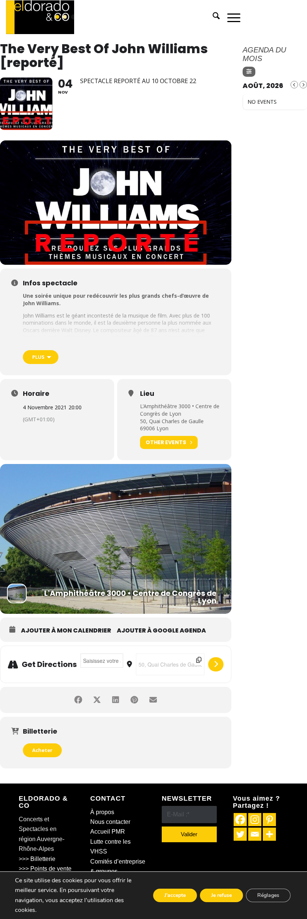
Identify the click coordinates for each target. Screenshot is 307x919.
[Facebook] (240, 819)
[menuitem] (212, 17)
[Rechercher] (212, 17)
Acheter (42, 750)
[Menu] (230, 17)
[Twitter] (240, 834)
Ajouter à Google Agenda (161, 630)
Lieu (147, 393)
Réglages (268, 895)
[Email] (254, 834)
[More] (269, 834)
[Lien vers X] (273, 17)
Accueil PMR (107, 831)
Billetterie (42, 859)
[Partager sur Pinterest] (134, 700)
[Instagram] (254, 819)
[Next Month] (303, 84)
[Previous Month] (294, 84)
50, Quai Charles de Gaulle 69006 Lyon (172, 425)
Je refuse (221, 895)
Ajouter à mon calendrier (66, 630)
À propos (102, 812)
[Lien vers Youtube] (295, 17)
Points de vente (51, 868)
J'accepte (175, 895)
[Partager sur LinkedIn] (115, 700)
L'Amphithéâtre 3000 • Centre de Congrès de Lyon (179, 410)
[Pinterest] (269, 819)
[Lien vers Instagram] (284, 17)
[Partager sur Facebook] (78, 700)
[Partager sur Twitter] (97, 700)
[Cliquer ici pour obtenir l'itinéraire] (216, 664)
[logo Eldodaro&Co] (40, 17)
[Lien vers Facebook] (261, 17)
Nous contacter (110, 822)
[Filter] (249, 72)
